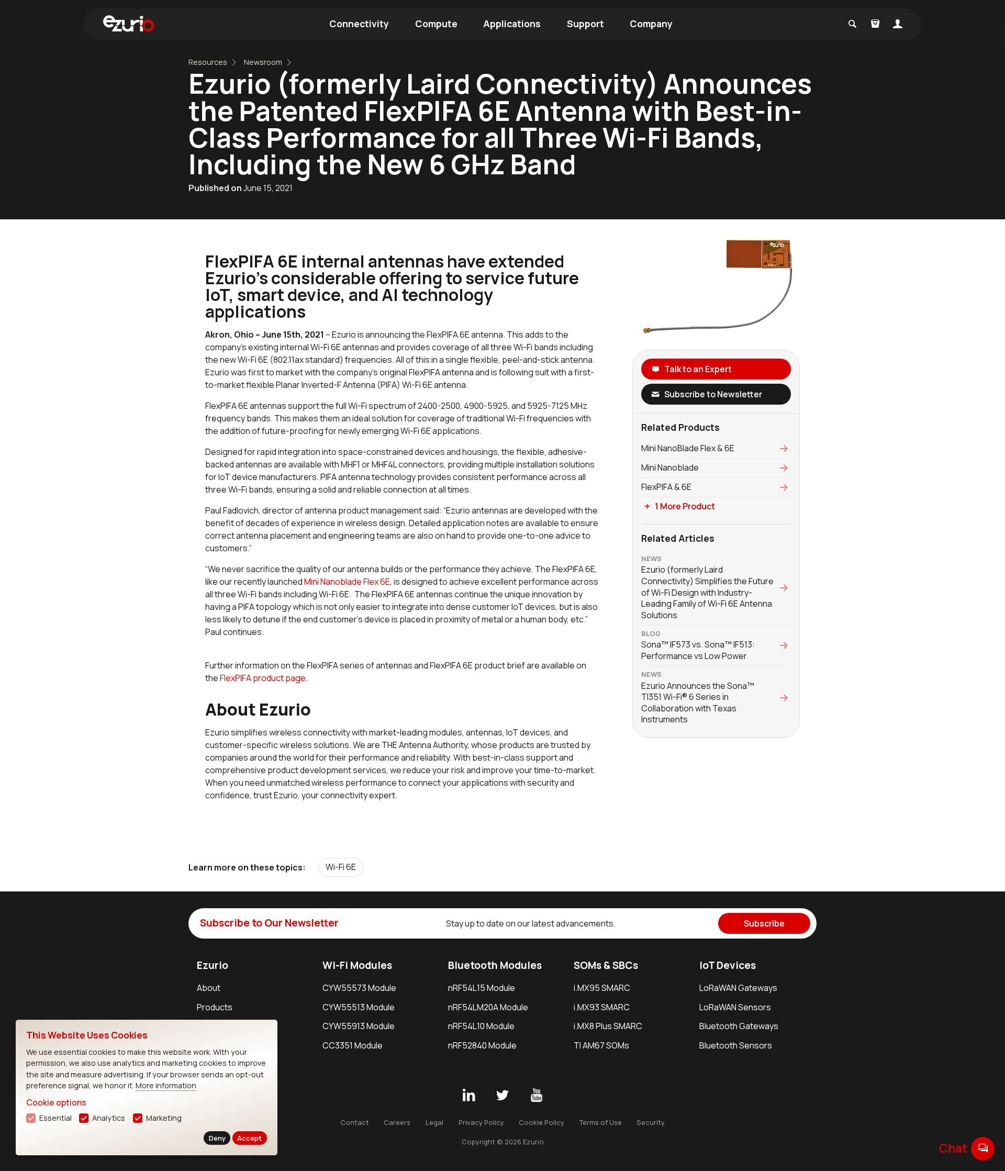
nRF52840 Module (482, 1045)
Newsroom (263, 62)
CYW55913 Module (358, 1026)
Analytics (108, 1118)
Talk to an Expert (698, 369)
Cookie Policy (541, 1122)
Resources (207, 62)
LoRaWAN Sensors (735, 1007)
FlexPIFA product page (263, 678)
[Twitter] (502, 1095)
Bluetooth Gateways (738, 1026)
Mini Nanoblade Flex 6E (347, 581)
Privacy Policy (481, 1122)
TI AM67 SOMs (601, 1045)
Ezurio (212, 965)
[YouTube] (536, 1095)
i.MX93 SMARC (602, 1007)
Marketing (164, 1118)
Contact (354, 1122)
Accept (249, 1138)
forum (983, 1148)
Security (650, 1122)
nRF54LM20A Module (488, 1007)
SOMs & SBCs (606, 965)
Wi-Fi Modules (357, 965)
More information (166, 1085)
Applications (512, 23)
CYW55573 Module (359, 988)
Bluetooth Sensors (735, 1045)
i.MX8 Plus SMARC (608, 1026)
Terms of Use (600, 1122)
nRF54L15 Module (481, 988)
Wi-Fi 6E (341, 867)
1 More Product (685, 506)
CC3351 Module (352, 1045)
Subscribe (764, 923)
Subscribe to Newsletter (713, 394)
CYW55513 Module (358, 1007)
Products (214, 1007)
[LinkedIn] (468, 1095)
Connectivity (359, 23)
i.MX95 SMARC (602, 988)
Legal (434, 1122)
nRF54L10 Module (481, 1026)
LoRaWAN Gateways (738, 988)
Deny (217, 1138)
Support (585, 23)
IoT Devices (727, 965)
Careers (397, 1122)
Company (651, 23)
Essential (55, 1118)
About (208, 988)
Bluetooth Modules (495, 965)
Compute (436, 23)
